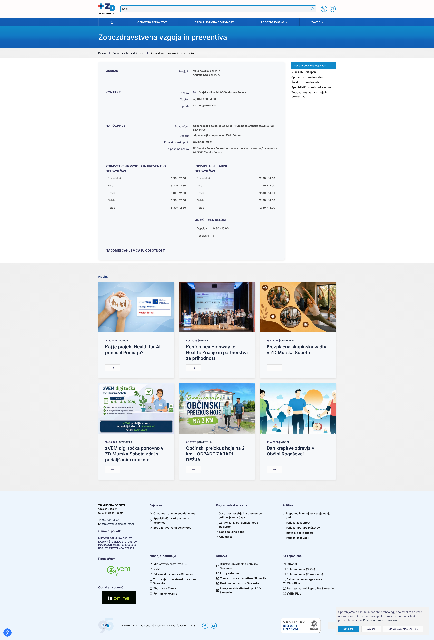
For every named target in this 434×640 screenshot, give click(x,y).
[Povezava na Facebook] (205, 626)
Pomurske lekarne (165, 593)
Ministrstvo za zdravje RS (170, 564)
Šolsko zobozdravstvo (306, 82)
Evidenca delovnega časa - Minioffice (304, 581)
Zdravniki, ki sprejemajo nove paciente (238, 524)
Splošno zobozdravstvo (307, 77)
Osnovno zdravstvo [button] (152, 22)
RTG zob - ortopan (303, 72)
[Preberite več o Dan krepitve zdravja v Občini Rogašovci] (298, 408)
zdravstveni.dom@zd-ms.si (117, 523)
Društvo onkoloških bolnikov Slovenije (239, 566)
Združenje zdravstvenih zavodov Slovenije (175, 581)
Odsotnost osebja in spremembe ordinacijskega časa (240, 515)
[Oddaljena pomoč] (118, 597)
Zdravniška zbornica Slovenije (173, 574)
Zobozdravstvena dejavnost (172, 527)
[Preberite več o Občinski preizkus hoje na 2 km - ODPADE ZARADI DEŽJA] (217, 408)
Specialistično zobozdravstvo (311, 87)
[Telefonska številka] (324, 9)
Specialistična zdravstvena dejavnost (171, 520)
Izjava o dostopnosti (299, 532)
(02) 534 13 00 (110, 520)
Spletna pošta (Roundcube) (305, 574)
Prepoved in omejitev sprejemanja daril (308, 515)
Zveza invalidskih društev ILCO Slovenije (240, 590)
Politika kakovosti (297, 538)
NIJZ (156, 569)
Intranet (292, 564)
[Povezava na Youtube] (214, 626)
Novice (123, 340)
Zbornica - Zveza (164, 588)
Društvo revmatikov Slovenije (239, 583)
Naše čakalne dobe (231, 531)
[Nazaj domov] (106, 8)
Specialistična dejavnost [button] (214, 22)
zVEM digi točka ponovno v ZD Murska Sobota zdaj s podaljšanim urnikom (134, 453)
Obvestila (287, 340)
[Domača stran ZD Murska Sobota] (112, 22)
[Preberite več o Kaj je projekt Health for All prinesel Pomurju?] (136, 306)
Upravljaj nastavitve (403, 628)
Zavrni (371, 628)
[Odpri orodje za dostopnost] (7, 632)
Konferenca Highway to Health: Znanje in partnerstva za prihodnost (217, 352)
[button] (332, 625)
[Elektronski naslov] (333, 9)
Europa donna (229, 573)
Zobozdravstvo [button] (272, 22)
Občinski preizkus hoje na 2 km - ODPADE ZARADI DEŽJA (215, 453)
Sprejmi (348, 628)
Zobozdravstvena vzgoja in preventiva (309, 94)
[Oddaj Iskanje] (312, 8)
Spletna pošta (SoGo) (301, 569)
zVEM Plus (294, 593)
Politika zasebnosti (298, 522)
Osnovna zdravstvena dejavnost (174, 513)
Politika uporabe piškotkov (380, 620)
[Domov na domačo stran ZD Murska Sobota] (106, 625)
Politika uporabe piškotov (303, 527)
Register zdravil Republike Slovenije (310, 588)
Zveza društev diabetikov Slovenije (243, 578)
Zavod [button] (315, 22)
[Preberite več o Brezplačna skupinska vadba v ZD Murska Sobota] (298, 306)
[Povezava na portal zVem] (118, 571)
